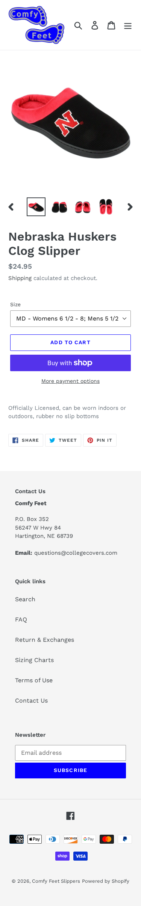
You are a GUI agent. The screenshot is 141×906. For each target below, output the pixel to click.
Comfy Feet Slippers (56, 881)
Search (25, 599)
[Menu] (128, 25)
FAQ (21, 619)
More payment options (70, 381)
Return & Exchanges (44, 639)
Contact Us (31, 700)
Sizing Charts (34, 660)
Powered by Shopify (105, 881)
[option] (36, 207)
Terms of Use (34, 680)
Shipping (20, 278)
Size (15, 304)
